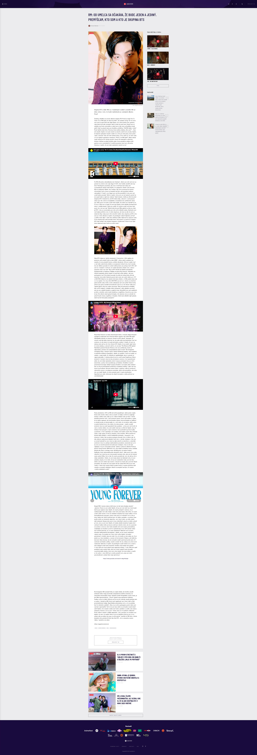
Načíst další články (116, 715)
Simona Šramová (94, 26)
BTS (96, 628)
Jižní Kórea (102, 628)
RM (107, 628)
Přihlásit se (115, 642)
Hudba (91, 33)
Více (158, 85)
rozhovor (113, 628)
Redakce (124, 746)
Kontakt (131, 746)
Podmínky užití (114, 746)
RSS (138, 746)
